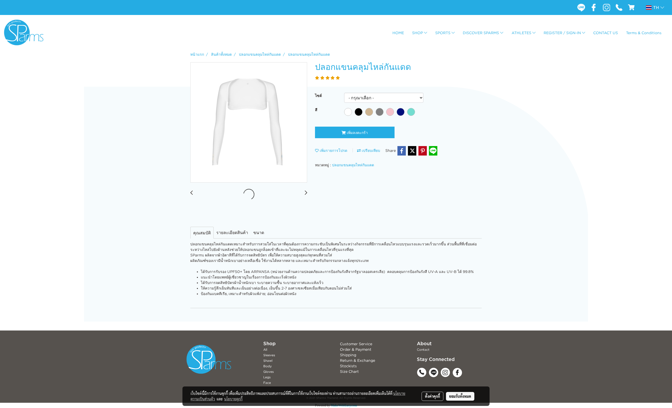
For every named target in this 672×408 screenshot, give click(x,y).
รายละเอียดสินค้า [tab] (232, 232)
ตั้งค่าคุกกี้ (432, 396)
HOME (398, 33)
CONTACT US (605, 33)
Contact (423, 349)
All (265, 349)
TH (656, 7)
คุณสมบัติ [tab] (202, 232)
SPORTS (443, 33)
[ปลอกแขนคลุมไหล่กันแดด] (249, 123)
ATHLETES (522, 33)
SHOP (418, 33)
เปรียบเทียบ (370, 150)
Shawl (267, 360)
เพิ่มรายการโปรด (333, 150)
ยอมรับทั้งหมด (460, 396)
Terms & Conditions (644, 33)
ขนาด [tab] (258, 232)
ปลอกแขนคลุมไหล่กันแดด (353, 165)
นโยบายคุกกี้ (233, 398)
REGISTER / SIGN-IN (563, 33)
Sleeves (269, 355)
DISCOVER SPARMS (481, 33)
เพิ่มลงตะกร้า (357, 133)
